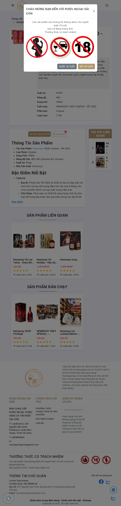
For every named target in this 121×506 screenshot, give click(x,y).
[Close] (94, 11)
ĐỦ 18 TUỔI (86, 66)
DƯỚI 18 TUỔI (67, 66)
